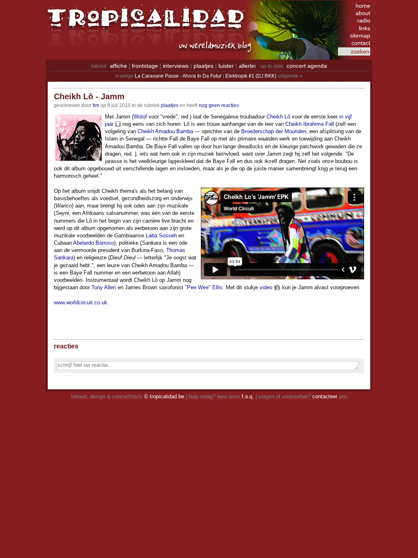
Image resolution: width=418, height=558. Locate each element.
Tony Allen (103, 287)
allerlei (247, 65)
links (364, 28)
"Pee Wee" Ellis (203, 287)
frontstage (145, 65)
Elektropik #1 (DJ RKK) (250, 76)
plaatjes (203, 65)
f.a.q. (248, 396)
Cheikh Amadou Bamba (165, 131)
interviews (176, 65)
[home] (148, 22)
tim (96, 105)
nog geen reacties (219, 105)
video (266, 287)
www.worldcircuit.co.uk (80, 302)
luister (226, 65)
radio (363, 20)
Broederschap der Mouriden (273, 131)
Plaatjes (169, 105)
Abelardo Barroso (93, 243)
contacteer (324, 396)
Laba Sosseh (161, 235)
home (363, 5)
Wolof (140, 117)
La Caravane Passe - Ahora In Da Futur (178, 76)
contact (360, 43)
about (363, 13)
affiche (118, 65)
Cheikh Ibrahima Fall (309, 124)
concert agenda (307, 65)
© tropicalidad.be (164, 396)
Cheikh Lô (278, 117)
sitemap (360, 35)
